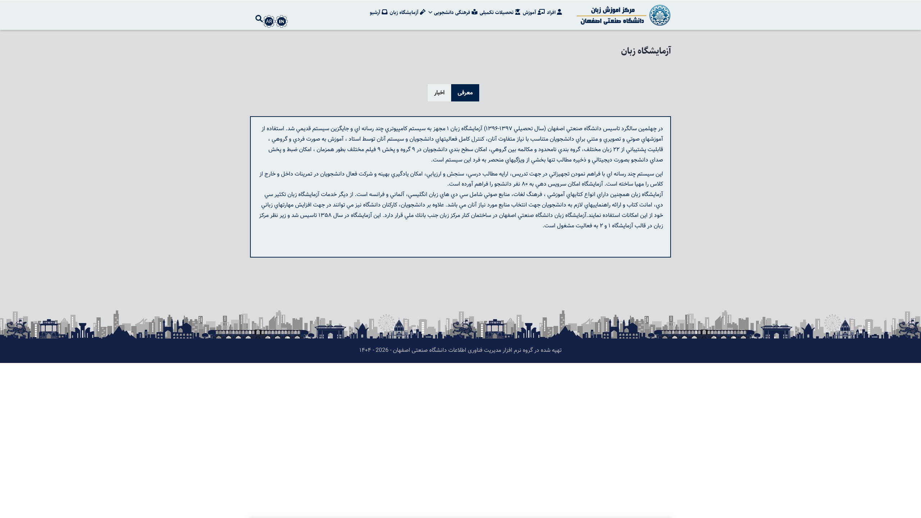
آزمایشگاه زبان (405, 13)
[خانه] (622, 15)
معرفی (465, 92)
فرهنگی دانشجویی (452, 13)
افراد (552, 13)
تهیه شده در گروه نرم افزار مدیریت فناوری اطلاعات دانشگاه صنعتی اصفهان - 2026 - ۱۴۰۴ (460, 350)
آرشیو (376, 13)
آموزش (530, 13)
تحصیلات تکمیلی (497, 13)
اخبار (439, 92)
